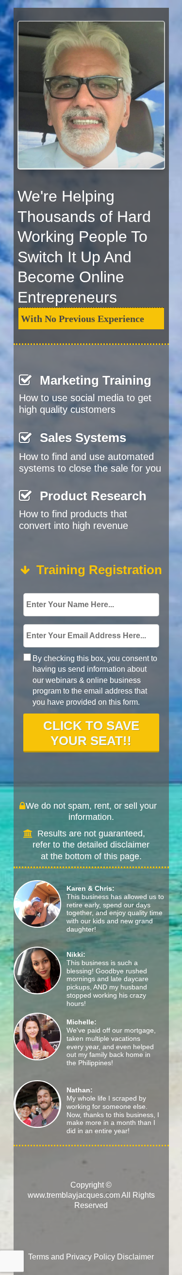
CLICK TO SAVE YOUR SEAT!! (91, 733)
